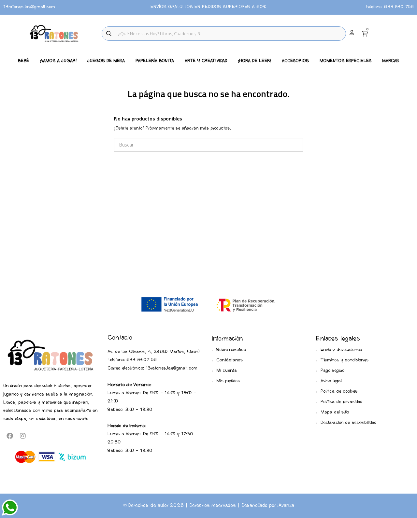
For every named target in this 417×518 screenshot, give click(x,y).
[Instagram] (22, 435)
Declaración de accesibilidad (349, 422)
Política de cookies (339, 391)
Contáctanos (229, 360)
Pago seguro (332, 370)
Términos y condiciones (344, 360)
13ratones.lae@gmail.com (29, 7)
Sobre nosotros (231, 349)
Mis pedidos (228, 381)
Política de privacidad (342, 401)
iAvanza (286, 505)
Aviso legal (331, 381)
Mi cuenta (226, 370)
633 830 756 (399, 7)
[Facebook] (9, 435)
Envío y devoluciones (341, 349)
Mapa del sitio (335, 412)
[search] (109, 33)
